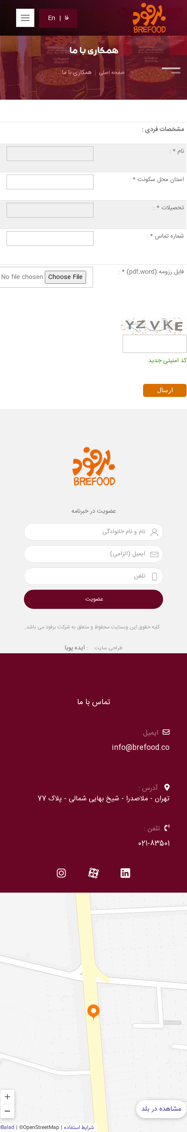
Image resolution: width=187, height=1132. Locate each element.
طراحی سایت (108, 648)
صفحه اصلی (112, 72)
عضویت (94, 599)
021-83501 (154, 844)
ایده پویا (75, 648)
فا (67, 18)
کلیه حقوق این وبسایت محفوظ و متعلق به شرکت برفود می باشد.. (91, 627)
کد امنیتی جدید (167, 360)
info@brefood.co (141, 748)
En (51, 18)
